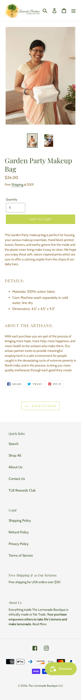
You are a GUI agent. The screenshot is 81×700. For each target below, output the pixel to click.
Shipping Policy (20, 520)
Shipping (17, 184)
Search (14, 444)
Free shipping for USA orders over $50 (34, 582)
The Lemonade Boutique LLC (45, 685)
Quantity (11, 199)
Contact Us (17, 479)
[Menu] (73, 11)
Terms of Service (21, 555)
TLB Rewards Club (22, 490)
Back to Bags (43, 406)
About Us (15, 467)
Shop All (15, 455)
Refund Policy (19, 532)
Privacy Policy (19, 544)
